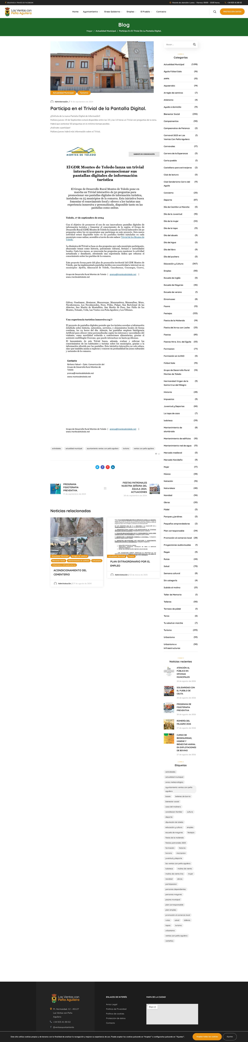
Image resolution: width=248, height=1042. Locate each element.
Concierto (168, 192)
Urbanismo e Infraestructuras (64, 565)
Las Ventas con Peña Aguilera (177, 863)
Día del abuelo (171, 235)
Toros (166, 616)
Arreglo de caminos (79, 556)
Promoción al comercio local (178, 538)
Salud (166, 566)
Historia (168, 392)
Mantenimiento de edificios (78, 561)
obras (179, 879)
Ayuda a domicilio (172, 107)
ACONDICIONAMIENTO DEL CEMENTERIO (70, 572)
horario (168, 853)
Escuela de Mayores (173, 285)
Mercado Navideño (173, 459)
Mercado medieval (173, 452)
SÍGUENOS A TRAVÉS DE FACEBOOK (20, 3)
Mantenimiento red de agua (177, 445)
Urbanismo (96, 561)
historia (182, 848)
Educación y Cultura (173, 263)
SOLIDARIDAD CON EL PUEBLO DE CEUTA (186, 690)
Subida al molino (172, 587)
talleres (187, 920)
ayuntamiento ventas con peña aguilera (102, 448)
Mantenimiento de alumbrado (173, 429)
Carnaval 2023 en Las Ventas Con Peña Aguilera (176, 137)
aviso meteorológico (174, 782)
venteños (169, 941)
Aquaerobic (169, 85)
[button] (214, 11)
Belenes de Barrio (183, 796)
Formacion (169, 349)
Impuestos (169, 399)
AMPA (166, 78)
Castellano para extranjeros (178, 167)
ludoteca (168, 420)
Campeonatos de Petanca (177, 128)
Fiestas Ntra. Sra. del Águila (177, 341)
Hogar (89, 31)
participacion (171, 884)
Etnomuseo (169, 299)
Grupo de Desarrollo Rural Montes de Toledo (176, 372)
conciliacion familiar (173, 812)
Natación (168, 481)
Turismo (84, 92)
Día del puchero (171, 256)
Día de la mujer (171, 221)
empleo (190, 827)
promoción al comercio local (177, 915)
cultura (190, 812)
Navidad (168, 495)
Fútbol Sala (169, 363)
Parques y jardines (173, 516)
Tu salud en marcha (173, 623)
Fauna (167, 306)
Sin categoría (170, 580)
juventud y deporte (173, 858)
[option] (76, 552)
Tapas (168, 925)
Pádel (166, 509)
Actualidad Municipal (106, 31)
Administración (61, 101)
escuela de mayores (174, 832)
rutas (167, 920)
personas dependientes (175, 889)
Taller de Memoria (172, 594)
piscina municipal (172, 899)
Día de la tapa (171, 228)
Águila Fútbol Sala (173, 71)
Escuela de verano (173, 292)
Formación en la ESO (174, 356)
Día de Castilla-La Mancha (176, 207)
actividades (56, 448)
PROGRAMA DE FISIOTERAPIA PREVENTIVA (184, 707)
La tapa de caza (172, 413)
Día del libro (170, 249)
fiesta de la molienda (174, 837)
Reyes (167, 552)
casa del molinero (173, 807)
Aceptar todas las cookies (207, 1036)
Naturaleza (169, 488)
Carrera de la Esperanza (176, 153)
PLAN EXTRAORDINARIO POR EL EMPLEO (130, 563)
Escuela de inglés (172, 278)
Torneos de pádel (172, 609)
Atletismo (168, 100)
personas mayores (173, 894)
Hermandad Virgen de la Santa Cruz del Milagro (176, 383)
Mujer (166, 467)
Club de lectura (171, 174)
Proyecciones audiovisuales (177, 545)
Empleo (131, 556)
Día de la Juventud (173, 214)
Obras (167, 502)
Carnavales (169, 146)
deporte (168, 817)
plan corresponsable (174, 905)
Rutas (167, 559)
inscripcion (181, 853)
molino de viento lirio (174, 874)
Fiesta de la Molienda (174, 320)
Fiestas (167, 334)
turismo (126, 448)
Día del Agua (170, 242)
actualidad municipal (74, 448)
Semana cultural (172, 573)
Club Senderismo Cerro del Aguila (177, 183)
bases (168, 796)
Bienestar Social (58, 561)
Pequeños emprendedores (177, 523)
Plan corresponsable (174, 530)
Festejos (168, 313)
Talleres (167, 601)
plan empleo (170, 910)
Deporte (168, 200)
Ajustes (230, 1036)
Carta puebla (170, 160)
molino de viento (185, 868)
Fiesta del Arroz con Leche (177, 327)
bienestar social (172, 801)
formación (169, 848)
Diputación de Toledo (174, 822)
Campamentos (171, 121)
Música (167, 474)
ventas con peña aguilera (144, 448)
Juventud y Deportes (174, 406)
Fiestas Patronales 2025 (175, 843)
